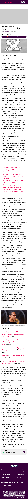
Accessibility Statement (8, 482)
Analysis (7, 457)
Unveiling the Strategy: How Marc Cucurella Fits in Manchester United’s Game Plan (13, 176)
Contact (3, 472)
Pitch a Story (20, 474)
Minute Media (8, 489)
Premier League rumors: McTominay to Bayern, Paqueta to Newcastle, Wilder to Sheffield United (12, 334)
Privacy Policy (5, 477)
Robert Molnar (7, 31)
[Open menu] (2, 2)
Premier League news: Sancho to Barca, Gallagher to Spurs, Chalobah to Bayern (12, 342)
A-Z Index (20, 482)
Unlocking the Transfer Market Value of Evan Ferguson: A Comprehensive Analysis (14, 170)
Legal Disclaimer (22, 480)
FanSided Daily (5, 474)
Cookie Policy (5, 480)
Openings (20, 469)
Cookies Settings (6, 485)
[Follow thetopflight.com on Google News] (24, 452)
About (3, 469)
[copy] (10, 34)
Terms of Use (21, 477)
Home (2, 457)
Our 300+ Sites (21, 472)
